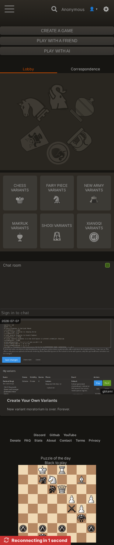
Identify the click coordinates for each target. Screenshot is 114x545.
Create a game (57, 31)
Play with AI (57, 51)
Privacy (94, 440)
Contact (66, 440)
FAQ (27, 440)
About (51, 440)
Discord (40, 435)
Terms (80, 440)
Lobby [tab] (28, 69)
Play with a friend (57, 41)
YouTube (70, 435)
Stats (38, 440)
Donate (15, 440)
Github (55, 435)
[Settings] (107, 9)
